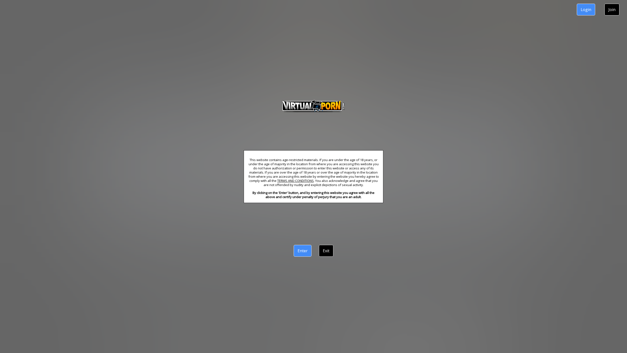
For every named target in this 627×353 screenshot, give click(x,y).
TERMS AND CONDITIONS (295, 180)
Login (586, 9)
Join (611, 9)
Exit (326, 250)
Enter (303, 250)
